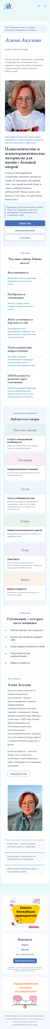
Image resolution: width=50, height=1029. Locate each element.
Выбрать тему (25, 223)
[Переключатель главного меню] (45, 6)
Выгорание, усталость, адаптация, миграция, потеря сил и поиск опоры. (25, 278)
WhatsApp (25, 950)
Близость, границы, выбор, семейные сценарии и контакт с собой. (25, 301)
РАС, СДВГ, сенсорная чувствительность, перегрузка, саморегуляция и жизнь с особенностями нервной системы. (25, 355)
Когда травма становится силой (24, 646)
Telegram (25, 945)
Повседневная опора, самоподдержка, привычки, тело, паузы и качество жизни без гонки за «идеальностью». (25, 327)
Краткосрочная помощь (25, 230)
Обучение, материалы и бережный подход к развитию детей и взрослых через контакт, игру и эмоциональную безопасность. (25, 386)
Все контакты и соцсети (25, 961)
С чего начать (25, 237)
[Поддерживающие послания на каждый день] (25, 994)
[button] (39, 6)
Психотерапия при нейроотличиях (17, 655)
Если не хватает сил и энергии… (24, 630)
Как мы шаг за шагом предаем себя (24, 638)
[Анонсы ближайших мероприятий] (25, 913)
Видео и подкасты (17, 662)
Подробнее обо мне (18, 774)
